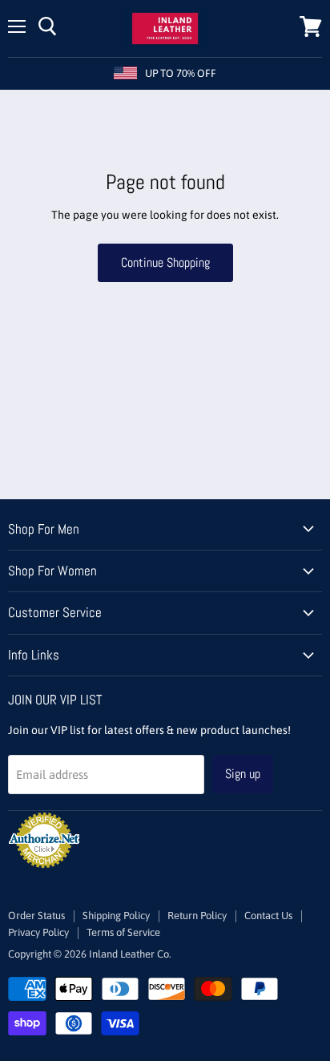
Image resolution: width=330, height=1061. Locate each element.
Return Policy (197, 916)
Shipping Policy (116, 916)
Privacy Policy (38, 932)
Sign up (242, 773)
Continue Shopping (165, 262)
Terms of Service (123, 932)
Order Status (36, 916)
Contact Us (268, 916)
